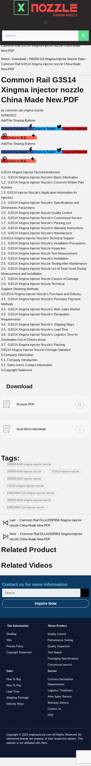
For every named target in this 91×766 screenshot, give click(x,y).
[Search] (83, 35)
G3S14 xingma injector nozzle (25, 485)
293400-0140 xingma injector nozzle (29, 464)
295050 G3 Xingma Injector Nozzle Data (56, 59)
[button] (45, 21)
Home (5, 59)
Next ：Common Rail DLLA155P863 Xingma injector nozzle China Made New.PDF (46, 536)
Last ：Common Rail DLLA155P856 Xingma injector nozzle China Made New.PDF (46, 522)
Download (19, 59)
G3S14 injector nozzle (65, 471)
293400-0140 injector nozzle (24, 471)
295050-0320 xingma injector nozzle (29, 500)
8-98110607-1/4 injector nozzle (25, 507)
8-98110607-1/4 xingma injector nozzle (30, 493)
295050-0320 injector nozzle (24, 478)
